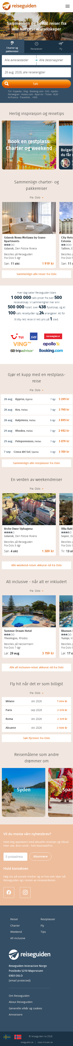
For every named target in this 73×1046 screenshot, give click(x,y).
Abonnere (40, 856)
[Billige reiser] (17, 1037)
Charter (15, 925)
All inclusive (17, 938)
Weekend (16, 932)
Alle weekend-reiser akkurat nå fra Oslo (36, 565)
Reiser (14, 919)
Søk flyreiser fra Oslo (36, 738)
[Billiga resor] (6, 1037)
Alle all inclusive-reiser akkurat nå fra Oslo (37, 667)
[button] (19, 60)
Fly (42, 925)
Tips (43, 932)
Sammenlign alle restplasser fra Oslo (36, 463)
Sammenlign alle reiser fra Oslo (37, 274)
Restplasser (48, 919)
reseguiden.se (27, 1042)
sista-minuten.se (45, 1042)
